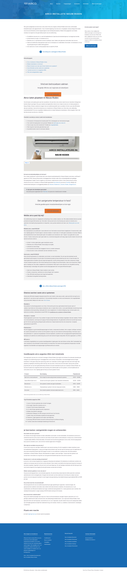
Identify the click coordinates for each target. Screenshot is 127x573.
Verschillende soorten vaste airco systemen (38, 68)
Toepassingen (67, 3)
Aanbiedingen (47, 544)
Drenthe (68, 182)
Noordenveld (57, 182)
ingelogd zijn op (32, 514)
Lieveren (62, 184)
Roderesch (57, 184)
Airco (51, 3)
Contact (101, 570)
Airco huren (47, 300)
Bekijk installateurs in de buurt (35, 64)
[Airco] (30, 3)
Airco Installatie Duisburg (70, 543)
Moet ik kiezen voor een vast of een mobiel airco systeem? (42, 66)
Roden (66, 184)
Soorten (58, 3)
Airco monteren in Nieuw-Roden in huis (37, 62)
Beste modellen (48, 540)
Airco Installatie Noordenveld (33, 555)
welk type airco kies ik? (59, 123)
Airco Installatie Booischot (70, 537)
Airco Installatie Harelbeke (71, 541)
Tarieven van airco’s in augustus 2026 (36, 70)
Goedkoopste (47, 538)
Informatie (86, 3)
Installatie (77, 3)
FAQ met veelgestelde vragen (34, 72)
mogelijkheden (54, 125)
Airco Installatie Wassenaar (71, 539)
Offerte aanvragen (97, 3)
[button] (53, 52)
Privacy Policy (91, 570)
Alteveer (51, 184)
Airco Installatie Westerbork (71, 546)
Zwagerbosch (72, 184)
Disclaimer (97, 570)
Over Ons (85, 570)
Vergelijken (46, 542)
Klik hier (45, 191)
